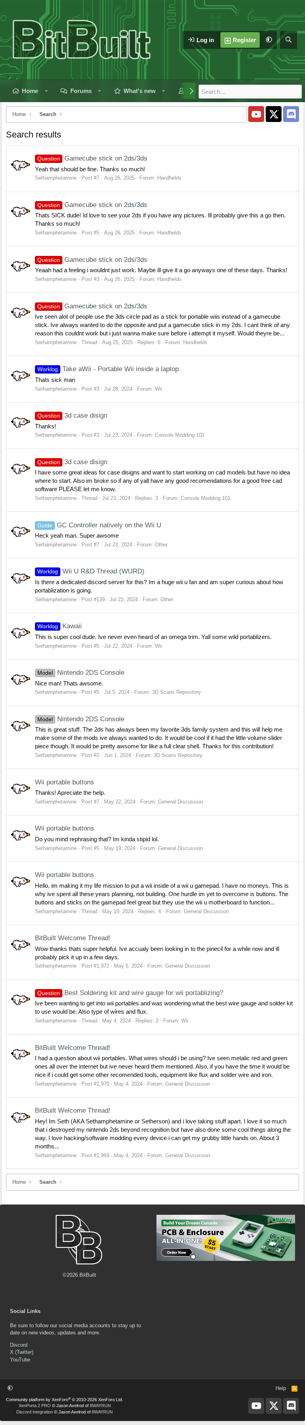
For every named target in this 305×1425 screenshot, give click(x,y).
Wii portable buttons (64, 782)
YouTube (20, 1360)
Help (281, 1388)
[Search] (288, 40)
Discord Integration (34, 1412)
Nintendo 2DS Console (80, 672)
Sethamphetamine (56, 178)
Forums (81, 90)
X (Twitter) (21, 1352)
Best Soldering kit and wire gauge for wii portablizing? (130, 993)
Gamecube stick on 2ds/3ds (92, 158)
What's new (140, 90)
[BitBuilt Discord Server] (291, 114)
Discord (18, 1345)
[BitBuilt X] (274, 114)
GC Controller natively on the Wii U (99, 525)
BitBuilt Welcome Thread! (72, 938)
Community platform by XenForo (64, 1399)
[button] (269, 40)
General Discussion (180, 802)
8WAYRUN (100, 1405)
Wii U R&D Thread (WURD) (91, 571)
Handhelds (169, 178)
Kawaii (59, 626)
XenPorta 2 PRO (35, 1405)
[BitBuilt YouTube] (256, 114)
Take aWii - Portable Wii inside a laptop (108, 369)
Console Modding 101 (180, 435)
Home (30, 90)
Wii (158, 389)
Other (161, 545)
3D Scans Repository (176, 692)
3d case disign (72, 415)
